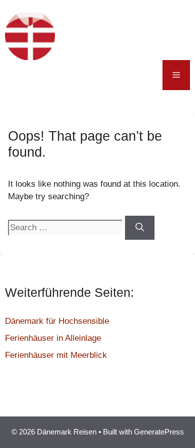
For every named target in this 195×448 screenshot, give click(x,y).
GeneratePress (159, 431)
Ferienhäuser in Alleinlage (53, 338)
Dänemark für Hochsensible (57, 321)
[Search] (139, 228)
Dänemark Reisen (116, 35)
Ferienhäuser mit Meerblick (56, 355)
